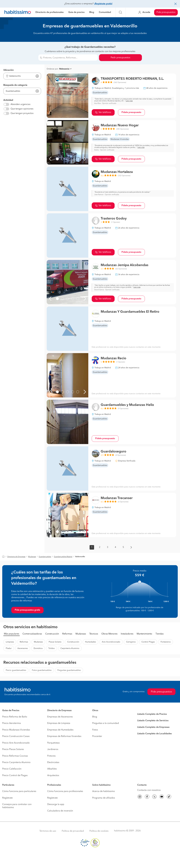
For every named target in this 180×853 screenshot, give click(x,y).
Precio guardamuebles (16, 670)
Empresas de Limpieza (58, 723)
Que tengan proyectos (22, 113)
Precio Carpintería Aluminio (16, 762)
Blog (91, 12)
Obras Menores (109, 634)
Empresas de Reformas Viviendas (64, 736)
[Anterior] (50, 159)
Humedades (90, 642)
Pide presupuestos (166, 12)
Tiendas (160, 634)
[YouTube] (161, 797)
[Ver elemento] (57, 158)
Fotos (95, 730)
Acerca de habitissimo (103, 791)
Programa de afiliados (103, 798)
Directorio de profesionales (49, 12)
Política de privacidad (73, 831)
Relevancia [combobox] (64, 69)
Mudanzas (32, 557)
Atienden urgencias (20, 104)
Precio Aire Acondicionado (16, 743)
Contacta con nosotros (149, 790)
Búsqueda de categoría (15, 85)
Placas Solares (55, 642)
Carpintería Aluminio (69, 648)
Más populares (11, 634)
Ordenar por (52, 69)
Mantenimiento (144, 634)
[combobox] (20, 76)
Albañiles (52, 769)
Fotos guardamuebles (41, 670)
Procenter (97, 736)
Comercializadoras (32, 634)
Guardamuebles (45, 557)
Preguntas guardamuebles (69, 670)
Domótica (38, 648)
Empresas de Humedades (60, 730)
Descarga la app (55, 804)
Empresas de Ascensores (60, 717)
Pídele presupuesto (131, 112)
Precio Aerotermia (11, 723)
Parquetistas (53, 743)
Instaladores (127, 634)
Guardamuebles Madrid (63, 557)
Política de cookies (98, 831)
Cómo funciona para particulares (19, 791)
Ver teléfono (105, 112)
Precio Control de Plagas (15, 775)
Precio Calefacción (11, 769)
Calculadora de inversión (60, 811)
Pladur (9, 648)
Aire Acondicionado (111, 642)
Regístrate (7, 798)
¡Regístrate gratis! (103, 4)
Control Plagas (148, 642)
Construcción (52, 634)
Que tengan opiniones (22, 109)
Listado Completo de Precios (152, 714)
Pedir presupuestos (120, 58)
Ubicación (8, 70)
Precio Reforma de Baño (14, 717)
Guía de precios (76, 12)
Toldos (51, 648)
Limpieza (10, 642)
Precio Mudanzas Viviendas (16, 730)
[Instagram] (139, 797)
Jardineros (52, 749)
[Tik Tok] (169, 797)
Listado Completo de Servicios (152, 721)
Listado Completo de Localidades (154, 734)
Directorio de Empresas (16, 557)
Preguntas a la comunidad (105, 723)
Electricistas (53, 762)
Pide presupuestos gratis (27, 610)
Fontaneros (166, 642)
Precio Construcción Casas (16, 736)
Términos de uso (47, 831)
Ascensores (22, 648)
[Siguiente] (85, 159)
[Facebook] (147, 797)
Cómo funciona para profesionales (65, 791)
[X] (154, 797)
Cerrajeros (131, 642)
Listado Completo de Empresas (153, 727)
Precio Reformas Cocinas (15, 756)
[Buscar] (120, 12)
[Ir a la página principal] (17, 12)
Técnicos (93, 634)
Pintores (51, 756)
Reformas (67, 634)
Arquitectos (53, 775)
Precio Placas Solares (13, 749)
